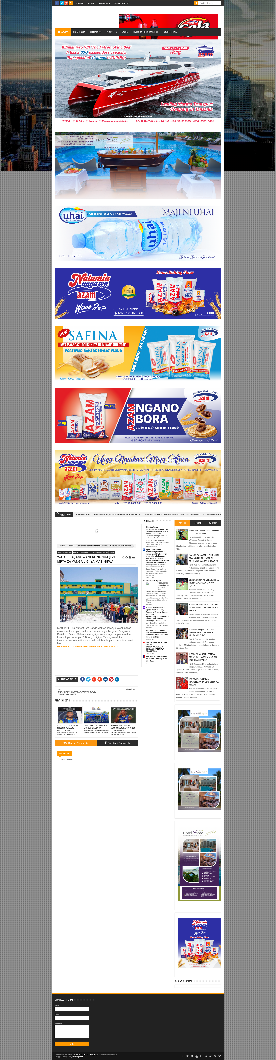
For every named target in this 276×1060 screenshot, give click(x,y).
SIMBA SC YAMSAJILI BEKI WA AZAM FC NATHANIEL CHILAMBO (99, 515)
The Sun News (152, 527)
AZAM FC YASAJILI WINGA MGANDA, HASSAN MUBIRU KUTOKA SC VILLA (203, 657)
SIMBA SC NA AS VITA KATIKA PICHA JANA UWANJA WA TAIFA (204, 582)
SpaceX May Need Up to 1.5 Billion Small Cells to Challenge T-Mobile (157, 619)
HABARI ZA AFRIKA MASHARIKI (145, 32)
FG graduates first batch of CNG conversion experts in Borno (157, 531)
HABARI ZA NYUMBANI (80, 552)
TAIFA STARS (112, 32)
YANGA (71, 546)
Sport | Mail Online (153, 550)
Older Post (130, 689)
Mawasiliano (104, 3)
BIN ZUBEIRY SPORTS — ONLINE (83, 1055)
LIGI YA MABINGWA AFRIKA (99, 552)
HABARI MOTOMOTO (64, 552)
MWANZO (64, 32)
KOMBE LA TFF (95, 32)
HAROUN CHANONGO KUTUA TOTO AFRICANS (204, 532)
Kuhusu (91, 3)
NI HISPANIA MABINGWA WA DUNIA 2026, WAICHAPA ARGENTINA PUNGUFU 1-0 (165, 515)
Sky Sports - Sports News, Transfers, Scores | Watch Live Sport (156, 659)
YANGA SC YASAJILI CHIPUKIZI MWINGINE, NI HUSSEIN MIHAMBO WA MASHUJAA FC (204, 558)
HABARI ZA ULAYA (170, 32)
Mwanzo (80, 3)
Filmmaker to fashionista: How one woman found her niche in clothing (157, 635)
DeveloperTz (77, 1057)
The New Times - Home (155, 631)
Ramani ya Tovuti (121, 3)
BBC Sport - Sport (153, 581)
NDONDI (125, 32)
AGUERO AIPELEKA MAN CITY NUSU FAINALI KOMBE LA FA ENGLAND (203, 607)
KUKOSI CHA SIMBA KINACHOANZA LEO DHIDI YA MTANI (204, 681)
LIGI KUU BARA (79, 32)
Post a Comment (66, 760)
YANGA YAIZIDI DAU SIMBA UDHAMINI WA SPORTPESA (155, 649)
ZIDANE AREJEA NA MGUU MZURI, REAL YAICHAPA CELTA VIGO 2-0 (202, 632)
